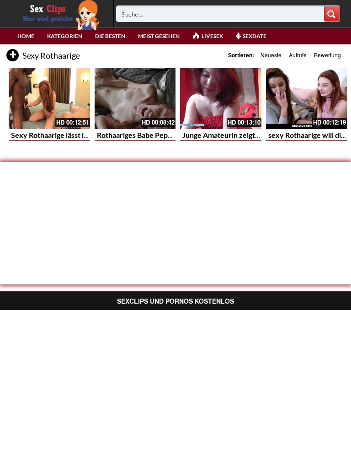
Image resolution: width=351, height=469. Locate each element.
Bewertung (327, 55)
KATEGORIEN (64, 36)
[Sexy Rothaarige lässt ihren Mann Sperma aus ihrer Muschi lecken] (49, 98)
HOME (25, 36)
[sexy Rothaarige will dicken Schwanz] (306, 98)
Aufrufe (298, 55)
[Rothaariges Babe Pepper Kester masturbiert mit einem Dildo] (135, 98)
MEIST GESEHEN (159, 36)
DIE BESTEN (110, 36)
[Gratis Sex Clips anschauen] (58, 13)
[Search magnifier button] (332, 14)
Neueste (271, 55)
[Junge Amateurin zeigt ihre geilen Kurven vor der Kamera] (220, 98)
